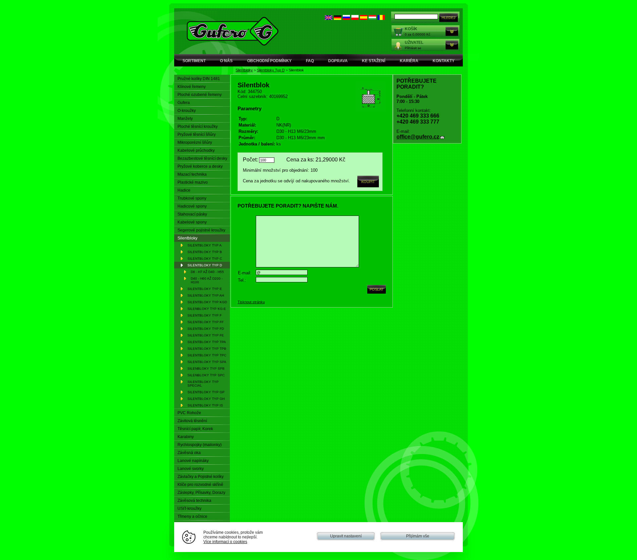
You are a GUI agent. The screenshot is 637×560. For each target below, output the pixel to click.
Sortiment (194, 60)
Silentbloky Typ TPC (206, 355)
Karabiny (185, 436)
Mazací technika (192, 174)
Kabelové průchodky (196, 150)
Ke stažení (373, 60)
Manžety (185, 118)
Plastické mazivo (192, 182)
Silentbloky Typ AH (205, 295)
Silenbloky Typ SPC (206, 375)
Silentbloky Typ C (204, 258)
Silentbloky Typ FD (205, 328)
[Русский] (346, 18)
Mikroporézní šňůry (194, 142)
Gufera (183, 102)
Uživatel (414, 42)
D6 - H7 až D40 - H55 (207, 272)
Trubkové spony (191, 198)
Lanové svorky (190, 468)
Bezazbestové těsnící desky (202, 158)
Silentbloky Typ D (271, 70)
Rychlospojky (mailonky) (199, 444)
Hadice (183, 190)
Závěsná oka (189, 452)
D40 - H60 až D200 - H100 (207, 280)
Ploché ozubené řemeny (199, 94)
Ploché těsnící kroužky (197, 126)
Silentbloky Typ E (204, 289)
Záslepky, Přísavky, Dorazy (201, 492)
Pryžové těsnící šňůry (196, 134)
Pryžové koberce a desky (200, 166)
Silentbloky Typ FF (205, 322)
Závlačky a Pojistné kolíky (200, 476)
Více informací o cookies (225, 541)
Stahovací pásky (192, 214)
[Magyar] (372, 18)
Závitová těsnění (192, 421)
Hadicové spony (192, 206)
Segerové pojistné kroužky (201, 230)
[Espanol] (363, 18)
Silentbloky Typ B (204, 252)
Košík (411, 29)
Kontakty (444, 60)
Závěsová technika (194, 500)
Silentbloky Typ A (204, 245)
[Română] (381, 18)
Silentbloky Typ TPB (206, 348)
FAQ (310, 60)
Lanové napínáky (193, 460)
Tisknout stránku (251, 302)
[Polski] (355, 18)
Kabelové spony (192, 222)
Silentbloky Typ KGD (207, 302)
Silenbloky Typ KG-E (206, 309)
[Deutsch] (337, 18)
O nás (226, 60)
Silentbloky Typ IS (205, 405)
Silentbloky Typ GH (206, 399)
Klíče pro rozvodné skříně (200, 484)
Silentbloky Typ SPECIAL (203, 383)
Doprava (338, 60)
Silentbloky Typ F (204, 315)
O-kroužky (186, 110)
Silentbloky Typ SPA (206, 362)
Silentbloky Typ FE (205, 335)
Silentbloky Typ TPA (206, 342)
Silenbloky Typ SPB (206, 368)
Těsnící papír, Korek (195, 428)
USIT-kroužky (189, 508)
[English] (328, 18)
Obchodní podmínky (269, 60)
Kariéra (409, 60)
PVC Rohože (189, 413)
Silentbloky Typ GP (206, 392)
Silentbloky (244, 70)
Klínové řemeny (191, 86)
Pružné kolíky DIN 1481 (198, 78)
